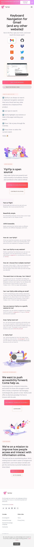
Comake (11, 504)
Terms (19, 518)
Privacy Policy (21, 520)
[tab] (12, 40)
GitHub (7, 256)
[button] (31, 7)
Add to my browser (17, 82)
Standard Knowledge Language (7, 523)
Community (5, 527)
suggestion (13, 255)
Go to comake (17, 475)
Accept (17, 544)
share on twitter (25, 2)
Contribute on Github (17, 191)
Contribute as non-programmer (17, 185)
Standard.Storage (6, 520)
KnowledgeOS (21, 339)
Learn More (17, 408)
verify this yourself (18, 328)
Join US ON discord (17, 471)
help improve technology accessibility (17, 402)
